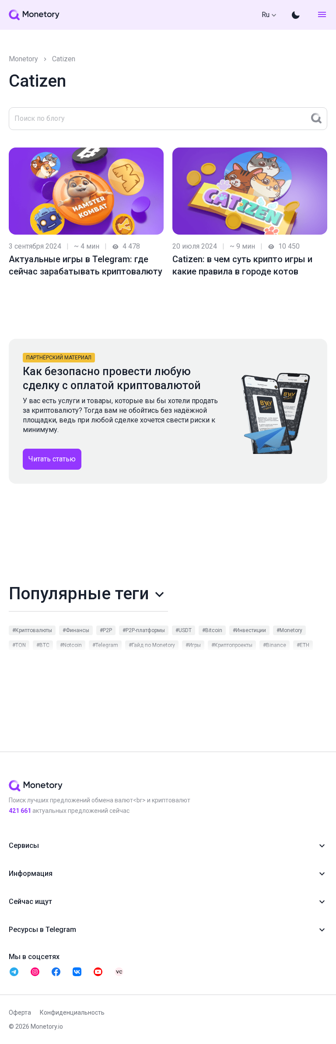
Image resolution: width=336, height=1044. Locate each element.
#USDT (183, 630)
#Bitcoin (212, 630)
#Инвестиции (249, 630)
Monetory (23, 59)
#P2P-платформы (143, 630)
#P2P (106, 630)
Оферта (20, 1012)
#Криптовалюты (32, 630)
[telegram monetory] (14, 972)
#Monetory (289, 630)
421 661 (20, 810)
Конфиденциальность (72, 1012)
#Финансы (76, 630)
